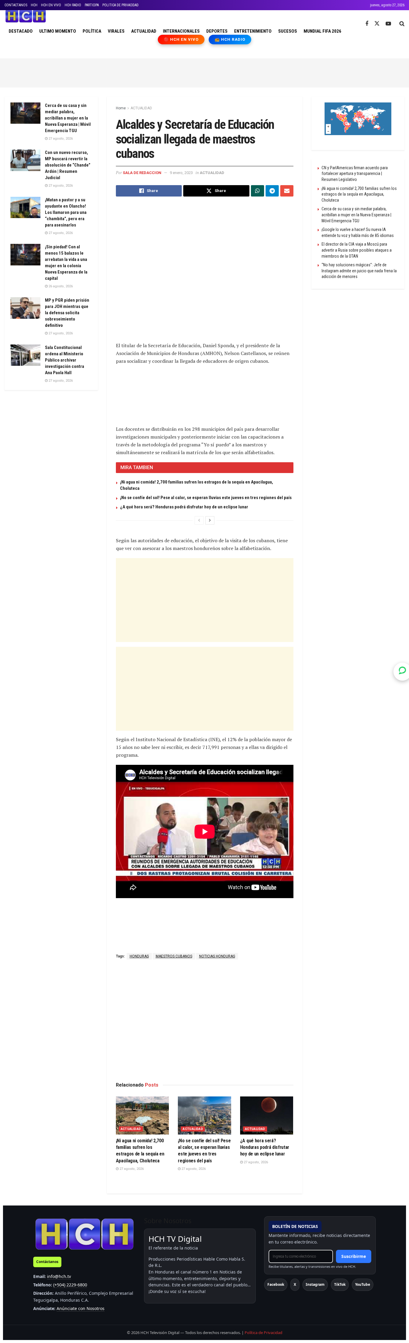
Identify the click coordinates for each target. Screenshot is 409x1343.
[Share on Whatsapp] (257, 191)
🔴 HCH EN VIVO (181, 39)
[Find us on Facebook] (366, 23)
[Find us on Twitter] (377, 23)
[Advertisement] (204, 71)
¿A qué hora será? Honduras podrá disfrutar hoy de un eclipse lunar (184, 507)
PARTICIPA (92, 5)
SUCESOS (287, 31)
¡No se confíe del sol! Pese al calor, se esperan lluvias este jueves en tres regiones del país (206, 497)
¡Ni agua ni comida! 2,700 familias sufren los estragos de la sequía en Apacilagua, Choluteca (359, 194)
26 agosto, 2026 (60, 286)
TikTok (340, 1284)
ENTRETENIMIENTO (253, 31)
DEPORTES (217, 31)
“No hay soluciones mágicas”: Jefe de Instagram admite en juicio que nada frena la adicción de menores (359, 270)
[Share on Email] (286, 191)
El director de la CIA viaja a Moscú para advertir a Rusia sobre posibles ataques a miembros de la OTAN (357, 250)
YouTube (362, 1284)
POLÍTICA (92, 31)
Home (121, 108)
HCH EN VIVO (51, 5)
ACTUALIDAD (143, 31)
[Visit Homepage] (25, 16)
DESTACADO (21, 31)
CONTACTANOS (15, 5)
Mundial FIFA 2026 (322, 31)
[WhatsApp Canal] (402, 671)
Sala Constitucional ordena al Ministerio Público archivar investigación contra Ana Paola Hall (64, 360)
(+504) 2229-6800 (70, 1285)
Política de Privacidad (263, 1332)
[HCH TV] (84, 1234)
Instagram (315, 1284)
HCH (34, 5)
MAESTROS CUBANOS (174, 956)
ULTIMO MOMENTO (57, 31)
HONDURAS (139, 956)
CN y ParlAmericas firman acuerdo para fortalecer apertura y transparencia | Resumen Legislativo (355, 173)
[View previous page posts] (199, 520)
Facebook (275, 1284)
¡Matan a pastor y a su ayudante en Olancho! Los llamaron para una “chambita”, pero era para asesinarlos (66, 212)
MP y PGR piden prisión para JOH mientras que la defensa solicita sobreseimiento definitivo (67, 312)
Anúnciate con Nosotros (80, 1308)
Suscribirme (353, 1256)
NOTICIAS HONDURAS (217, 956)
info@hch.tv (59, 1276)
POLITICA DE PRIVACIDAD (120, 5)
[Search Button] (402, 23)
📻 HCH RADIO (230, 39)
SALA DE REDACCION (142, 172)
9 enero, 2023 (181, 172)
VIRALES (116, 31)
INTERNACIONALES (181, 31)
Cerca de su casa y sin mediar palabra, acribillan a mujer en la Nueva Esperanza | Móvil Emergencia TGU (68, 118)
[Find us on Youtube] (388, 23)
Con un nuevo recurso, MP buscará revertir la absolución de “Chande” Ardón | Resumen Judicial (67, 165)
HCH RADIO (73, 5)
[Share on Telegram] (272, 191)
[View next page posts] (209, 520)
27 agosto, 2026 (131, 1169)
